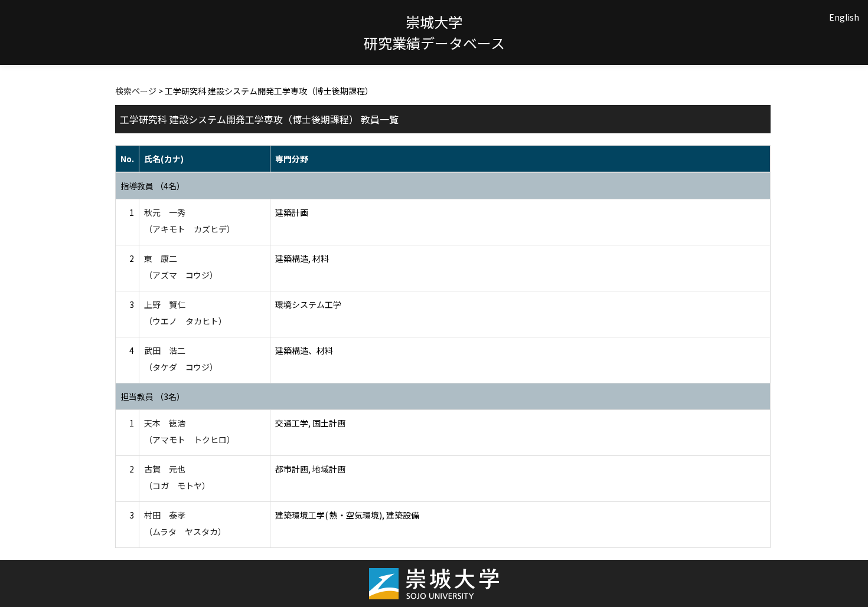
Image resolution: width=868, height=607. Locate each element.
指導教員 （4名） (152, 186)
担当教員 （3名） (152, 396)
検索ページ (135, 91)
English (844, 17)
